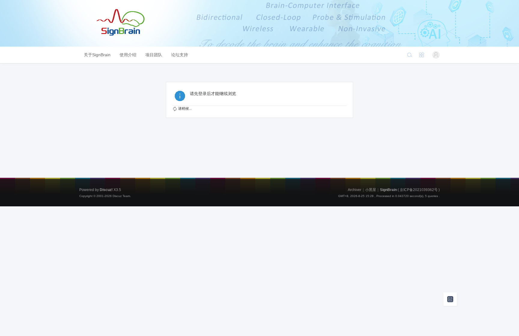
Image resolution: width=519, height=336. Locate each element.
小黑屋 (370, 190)
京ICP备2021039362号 (419, 190)
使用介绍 (128, 54)
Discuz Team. (122, 196)
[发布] (450, 299)
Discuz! (106, 190)
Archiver (354, 190)
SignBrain (388, 190)
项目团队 (153, 54)
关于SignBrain (97, 54)
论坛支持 (179, 54)
